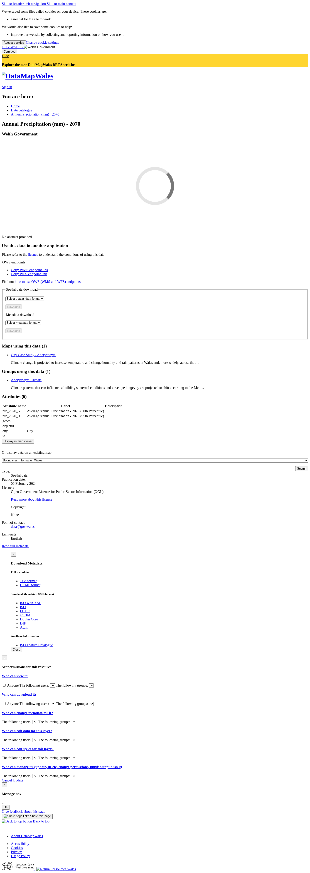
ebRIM (25, 615)
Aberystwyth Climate (26, 380)
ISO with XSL (30, 603)
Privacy (16, 852)
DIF (23, 623)
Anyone (13, 685)
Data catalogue (21, 110)
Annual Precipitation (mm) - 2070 (35, 114)
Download (13, 307)
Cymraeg (9, 51)
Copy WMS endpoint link (29, 270)
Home (15, 106)
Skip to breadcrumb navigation (24, 4)
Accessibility (20, 844)
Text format (28, 581)
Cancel (7, 780)
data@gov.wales (22, 526)
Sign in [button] (7, 87)
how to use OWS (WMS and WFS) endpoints (48, 282)
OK (6, 807)
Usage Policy (20, 856)
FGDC (25, 611)
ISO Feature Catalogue (36, 645)
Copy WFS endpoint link (29, 274)
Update (18, 780)
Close (16, 649)
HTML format (30, 585)
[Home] (27, 76)
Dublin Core (29, 619)
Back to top (40, 821)
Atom (24, 627)
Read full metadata (15, 546)
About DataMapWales (27, 836)
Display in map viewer (18, 441)
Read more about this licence (31, 499)
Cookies (17, 848)
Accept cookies (14, 42)
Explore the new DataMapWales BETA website (38, 65)
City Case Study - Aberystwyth (33, 355)
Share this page (40, 816)
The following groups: (72, 685)
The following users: (35, 685)
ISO (23, 607)
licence (33, 254)
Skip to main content (61, 4)
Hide (5, 56)
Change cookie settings (42, 42)
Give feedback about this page (23, 811)
